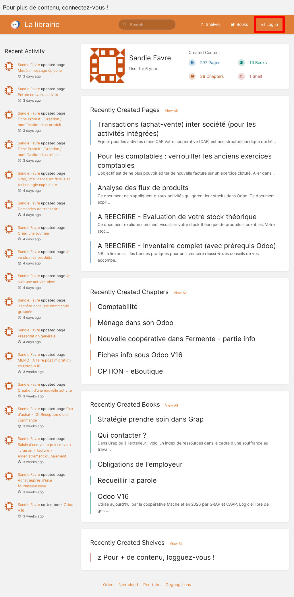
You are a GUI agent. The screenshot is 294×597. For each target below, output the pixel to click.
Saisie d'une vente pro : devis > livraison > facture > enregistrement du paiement (45, 450)
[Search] (125, 24)
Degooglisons (178, 584)
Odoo (108, 584)
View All (171, 111)
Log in (272, 24)
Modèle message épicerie (40, 70)
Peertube (151, 584)
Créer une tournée (33, 233)
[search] (147, 24)
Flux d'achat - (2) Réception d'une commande (45, 414)
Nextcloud (128, 584)
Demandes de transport (38, 209)
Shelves (213, 24)
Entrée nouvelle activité (38, 94)
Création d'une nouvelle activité (45, 390)
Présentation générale (36, 336)
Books (242, 24)
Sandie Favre (29, 65)
